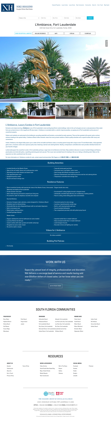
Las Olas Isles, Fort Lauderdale (62, 324)
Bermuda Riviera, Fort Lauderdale (47, 329)
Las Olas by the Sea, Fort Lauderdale (64, 321)
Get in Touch (100, 5)
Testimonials (10, 368)
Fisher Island (77, 319)
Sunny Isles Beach (95, 324)
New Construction (80, 5)
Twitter (75, 371)
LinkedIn (75, 375)
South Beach (77, 321)
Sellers (60, 371)
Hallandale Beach (43, 319)
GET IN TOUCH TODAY (55, 286)
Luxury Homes (72, 5)
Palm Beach (24, 319)
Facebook (75, 366)
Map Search (106, 5)
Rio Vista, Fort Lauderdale (61, 326)
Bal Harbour (94, 321)
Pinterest (91, 366)
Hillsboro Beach (59, 331)
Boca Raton (6, 319)
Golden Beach (94, 326)
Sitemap (61, 373)
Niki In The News (63, 366)
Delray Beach (6, 324)
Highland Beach (7, 321)
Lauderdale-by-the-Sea (60, 329)
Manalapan (6, 331)
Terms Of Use (26, 366)
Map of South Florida (45, 371)
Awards (9, 366)
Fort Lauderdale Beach (44, 324)
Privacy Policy (10, 375)
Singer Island (24, 321)
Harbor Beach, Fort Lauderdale (46, 331)
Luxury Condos (65, 5)
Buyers (60, 368)
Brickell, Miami (78, 329)
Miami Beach (77, 324)
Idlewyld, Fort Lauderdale (61, 319)
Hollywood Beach (43, 321)
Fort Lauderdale (34, 150)
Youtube (75, 368)
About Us (94, 5)
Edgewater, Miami (78, 331)
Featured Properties (56, 5)
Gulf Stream (6, 326)
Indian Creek (94, 319)
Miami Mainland (78, 326)
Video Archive (43, 366)
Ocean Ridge (6, 329)
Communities (88, 5)
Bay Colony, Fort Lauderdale (45, 326)
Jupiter (22, 324)
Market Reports (43, 373)
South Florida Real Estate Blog (47, 368)
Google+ (75, 373)
